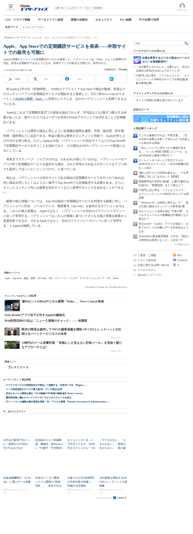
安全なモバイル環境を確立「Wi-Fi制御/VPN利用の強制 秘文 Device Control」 (45, 393)
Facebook (182, 260)
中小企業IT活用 (149, 19)
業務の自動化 (79, 19)
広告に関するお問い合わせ (153, 265)
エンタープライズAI (32, 27)
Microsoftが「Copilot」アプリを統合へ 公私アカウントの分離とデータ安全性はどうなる (164, 227)
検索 (186, 43)
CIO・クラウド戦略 (17, 19)
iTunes (116, 278)
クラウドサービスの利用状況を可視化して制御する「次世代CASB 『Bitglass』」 (47, 385)
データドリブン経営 (50, 19)
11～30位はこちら (181, 244)
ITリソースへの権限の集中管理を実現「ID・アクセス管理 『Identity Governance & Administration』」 (58, 401)
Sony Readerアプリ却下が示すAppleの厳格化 (35, 315)
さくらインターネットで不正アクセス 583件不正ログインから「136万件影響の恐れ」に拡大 (164, 164)
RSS (179, 255)
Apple (7, 278)
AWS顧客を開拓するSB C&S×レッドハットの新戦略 (113, 481)
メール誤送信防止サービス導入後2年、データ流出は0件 (34, 389)
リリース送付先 (147, 260)
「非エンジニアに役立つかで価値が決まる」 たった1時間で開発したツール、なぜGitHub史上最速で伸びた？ (163, 151)
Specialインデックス (149, 275)
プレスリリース (18, 367)
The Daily (42, 278)
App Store (17, 278)
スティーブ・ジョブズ (66, 278)
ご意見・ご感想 (147, 255)
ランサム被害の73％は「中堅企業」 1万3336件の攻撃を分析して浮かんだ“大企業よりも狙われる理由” (164, 139)
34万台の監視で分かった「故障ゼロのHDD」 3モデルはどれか (18, 444)
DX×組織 (125, 19)
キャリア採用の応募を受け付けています (159, 100)
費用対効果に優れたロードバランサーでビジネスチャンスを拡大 (38, 397)
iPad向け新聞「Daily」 (30, 98)
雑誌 (26, 278)
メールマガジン (147, 270)
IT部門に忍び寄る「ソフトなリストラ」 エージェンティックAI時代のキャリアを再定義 (164, 194)
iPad (51, 278)
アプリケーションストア (92, 278)
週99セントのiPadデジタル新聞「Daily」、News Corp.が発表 (63, 301)
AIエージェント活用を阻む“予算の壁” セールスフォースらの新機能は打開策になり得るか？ (164, 215)
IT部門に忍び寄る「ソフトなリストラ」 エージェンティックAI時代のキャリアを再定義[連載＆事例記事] (162, 79)
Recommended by (104, 498)
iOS (108, 278)
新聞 (33, 278)
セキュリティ (103, 19)
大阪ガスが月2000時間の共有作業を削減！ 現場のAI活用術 (80, 481)
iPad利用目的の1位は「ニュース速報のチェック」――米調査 (46, 320)
